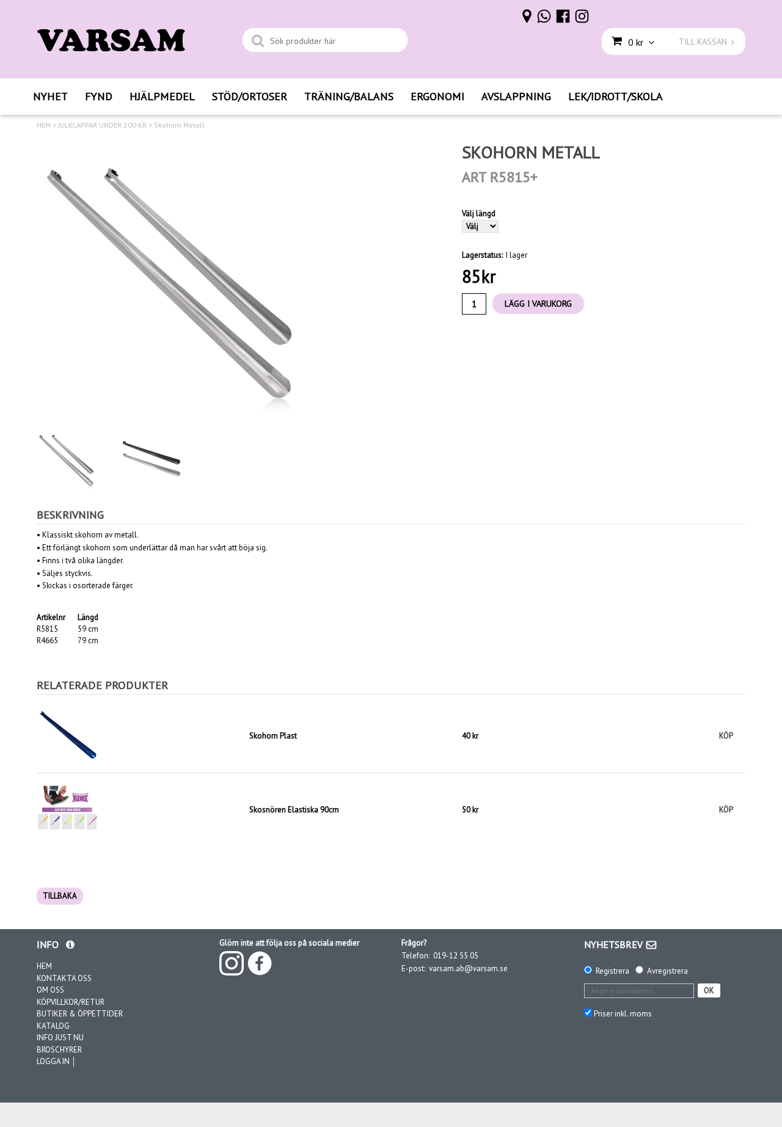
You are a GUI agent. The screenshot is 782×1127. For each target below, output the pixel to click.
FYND (98, 96)
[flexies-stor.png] (67, 809)
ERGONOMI (437, 96)
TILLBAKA (60, 896)
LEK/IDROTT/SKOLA (615, 96)
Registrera (612, 971)
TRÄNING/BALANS (348, 96)
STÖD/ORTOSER (249, 96)
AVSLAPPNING (516, 96)
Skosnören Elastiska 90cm (294, 809)
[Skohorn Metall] (174, 279)
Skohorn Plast (273, 736)
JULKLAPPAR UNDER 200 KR (102, 125)
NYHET (50, 96)
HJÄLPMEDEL (162, 96)
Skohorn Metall (179, 125)
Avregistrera (667, 971)
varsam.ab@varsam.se (468, 968)
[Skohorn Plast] (140, 736)
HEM (44, 125)
